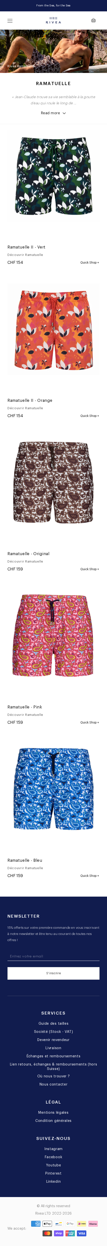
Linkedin (53, 1181)
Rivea (11, 66)
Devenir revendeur (53, 1040)
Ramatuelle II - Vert (26, 247)
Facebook (53, 1157)
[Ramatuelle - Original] (15, 236)
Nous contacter (54, 1084)
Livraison (53, 1048)
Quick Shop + (89, 262)
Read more (50, 113)
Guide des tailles (54, 1023)
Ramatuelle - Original (28, 554)
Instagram (53, 1149)
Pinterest (53, 1173)
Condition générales (53, 1121)
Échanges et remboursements (54, 1056)
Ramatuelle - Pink (24, 707)
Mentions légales (53, 1112)
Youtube (53, 1165)
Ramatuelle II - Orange (29, 401)
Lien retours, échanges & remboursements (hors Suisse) (53, 1067)
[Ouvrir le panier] (95, 20)
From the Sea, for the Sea (53, 5)
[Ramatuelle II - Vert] (47, 236)
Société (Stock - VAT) (53, 1032)
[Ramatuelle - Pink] (31, 236)
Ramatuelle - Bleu (24, 860)
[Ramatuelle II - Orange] (63, 236)
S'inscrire (53, 973)
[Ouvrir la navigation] (9, 20)
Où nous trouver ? (53, 1076)
